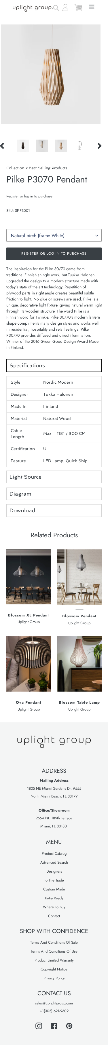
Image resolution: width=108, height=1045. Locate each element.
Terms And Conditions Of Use (54, 951)
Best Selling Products (48, 168)
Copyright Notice (54, 969)
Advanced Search (54, 862)
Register (12, 196)
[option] (22, 145)
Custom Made (54, 889)
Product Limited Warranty (54, 960)
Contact (54, 916)
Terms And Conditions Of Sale (54, 942)
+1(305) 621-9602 (54, 1011)
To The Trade (54, 880)
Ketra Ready (54, 898)
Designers (54, 871)
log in (28, 196)
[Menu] (91, 6)
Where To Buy (54, 907)
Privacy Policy (54, 978)
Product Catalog (54, 853)
